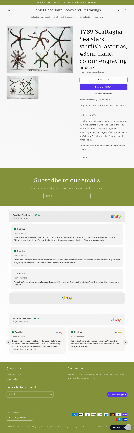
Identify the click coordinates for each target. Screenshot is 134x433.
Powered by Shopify (48, 427)
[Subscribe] (87, 196)
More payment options (103, 93)
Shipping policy (103, 427)
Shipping (83, 72)
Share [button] (84, 157)
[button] (9, 10)
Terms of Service (14, 375)
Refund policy (12, 379)
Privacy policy (76, 427)
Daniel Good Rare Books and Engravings (27, 427)
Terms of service (89, 427)
